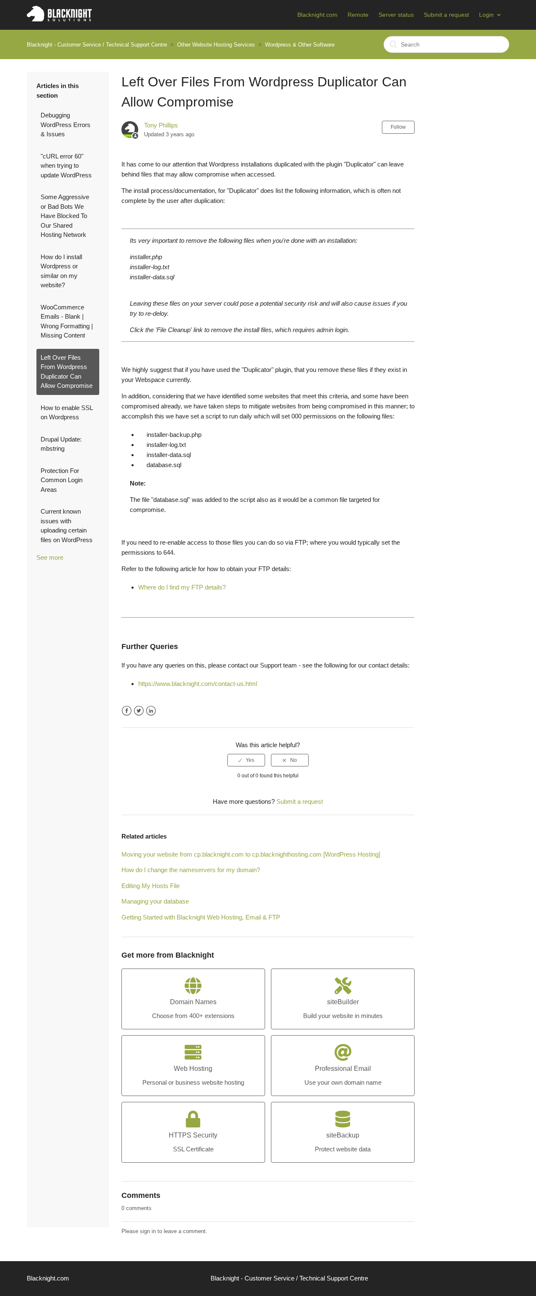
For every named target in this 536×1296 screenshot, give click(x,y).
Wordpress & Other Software (300, 45)
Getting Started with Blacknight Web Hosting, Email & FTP (200, 917)
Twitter (139, 711)
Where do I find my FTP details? (182, 587)
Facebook (126, 711)
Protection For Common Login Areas (61, 480)
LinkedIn (151, 711)
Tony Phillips (161, 125)
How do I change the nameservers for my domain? (190, 869)
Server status (396, 14)
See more (49, 557)
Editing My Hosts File (150, 885)
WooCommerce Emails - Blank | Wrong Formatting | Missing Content (67, 321)
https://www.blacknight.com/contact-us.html (197, 683)
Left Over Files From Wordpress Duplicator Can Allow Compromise (67, 372)
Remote (358, 14)
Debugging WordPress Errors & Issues (65, 125)
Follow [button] (398, 127)
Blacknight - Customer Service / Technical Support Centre (97, 45)
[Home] (59, 19)
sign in (148, 1231)
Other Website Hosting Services (216, 45)
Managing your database (155, 901)
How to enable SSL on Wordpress (67, 412)
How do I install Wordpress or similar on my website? (61, 271)
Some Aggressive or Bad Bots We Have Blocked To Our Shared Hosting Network (65, 215)
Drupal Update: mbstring (61, 444)
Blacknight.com (317, 14)
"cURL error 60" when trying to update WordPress (66, 166)
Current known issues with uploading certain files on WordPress (67, 525)
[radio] (246, 760)
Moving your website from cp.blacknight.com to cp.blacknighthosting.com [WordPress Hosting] (250, 854)
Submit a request (446, 14)
